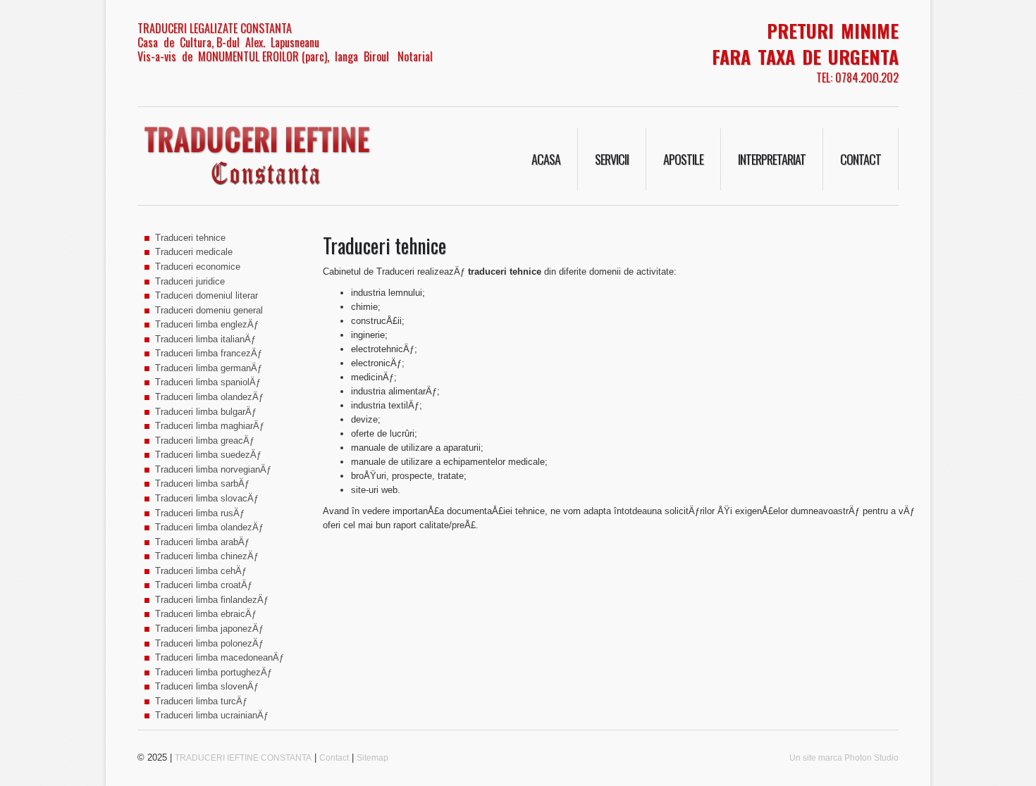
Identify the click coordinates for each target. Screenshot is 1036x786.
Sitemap (372, 758)
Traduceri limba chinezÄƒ (207, 556)
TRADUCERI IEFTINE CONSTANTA (243, 758)
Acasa (545, 159)
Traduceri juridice (190, 281)
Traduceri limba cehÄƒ (201, 571)
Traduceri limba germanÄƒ (208, 368)
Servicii (612, 159)
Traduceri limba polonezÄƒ (209, 643)
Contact (860, 159)
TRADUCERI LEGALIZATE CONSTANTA (214, 28)
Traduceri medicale (194, 252)
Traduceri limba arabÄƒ (202, 542)
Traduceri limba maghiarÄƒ (209, 425)
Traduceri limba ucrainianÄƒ (212, 715)
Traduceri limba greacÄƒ (204, 440)
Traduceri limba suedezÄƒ (208, 454)
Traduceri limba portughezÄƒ (213, 672)
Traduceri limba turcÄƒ (201, 701)
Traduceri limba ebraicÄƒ (206, 614)
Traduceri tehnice (190, 237)
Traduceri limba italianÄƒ (205, 339)
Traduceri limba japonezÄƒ (209, 628)
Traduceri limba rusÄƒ (200, 513)
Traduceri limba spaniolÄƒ (208, 382)
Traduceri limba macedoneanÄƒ (219, 657)
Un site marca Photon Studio (844, 758)
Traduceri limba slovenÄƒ (207, 686)
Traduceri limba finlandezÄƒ (212, 599)
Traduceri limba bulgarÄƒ (206, 411)
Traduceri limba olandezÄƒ (209, 397)
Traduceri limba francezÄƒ (208, 353)
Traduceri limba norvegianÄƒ (213, 469)
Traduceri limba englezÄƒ (207, 324)
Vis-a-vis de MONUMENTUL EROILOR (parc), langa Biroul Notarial (285, 56)
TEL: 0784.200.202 (857, 77)
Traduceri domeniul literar (206, 295)
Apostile (683, 159)
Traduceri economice (197, 266)
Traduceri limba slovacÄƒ (207, 498)
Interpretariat (772, 159)
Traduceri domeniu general (209, 310)
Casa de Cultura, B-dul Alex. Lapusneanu (228, 42)
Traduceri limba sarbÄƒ (202, 483)
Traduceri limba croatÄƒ (203, 585)
